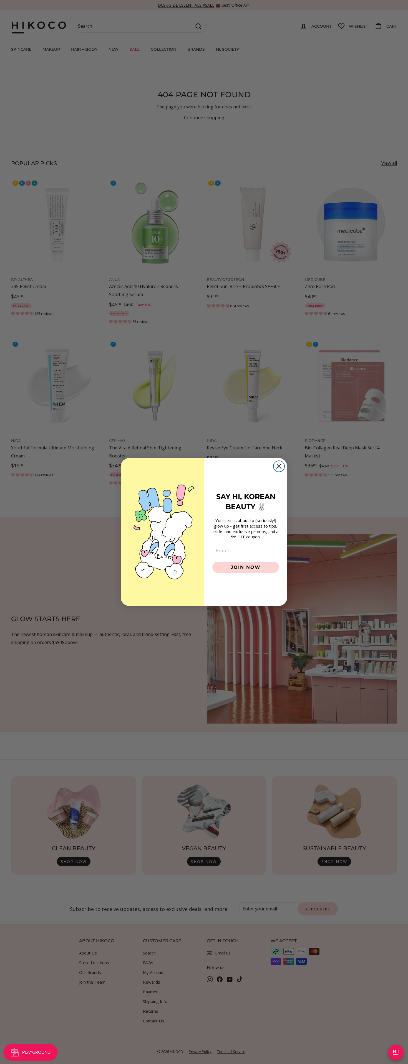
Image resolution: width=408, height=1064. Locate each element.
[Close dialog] (278, 466)
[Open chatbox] (396, 1052)
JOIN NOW (246, 567)
